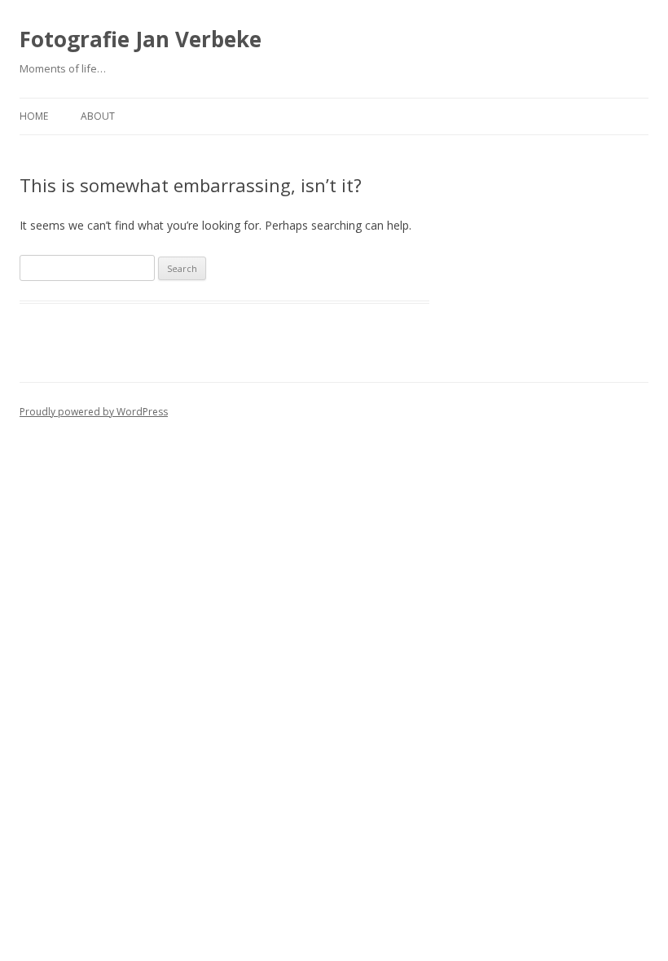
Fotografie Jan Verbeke (140, 39)
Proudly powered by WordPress (94, 412)
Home (34, 116)
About (98, 116)
